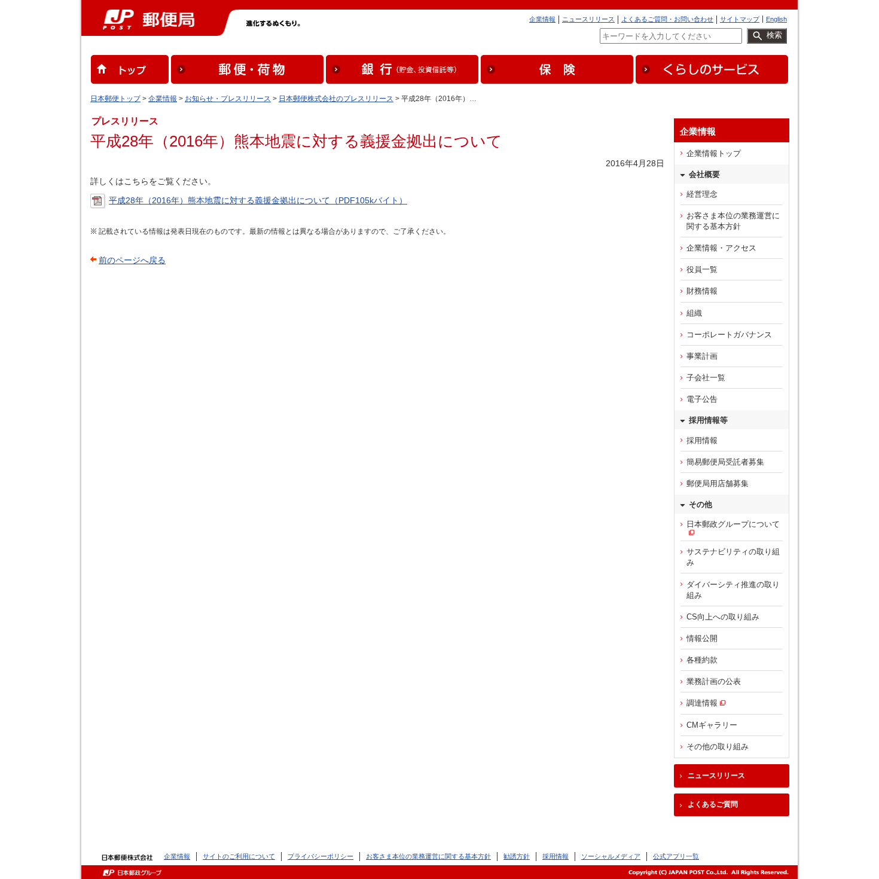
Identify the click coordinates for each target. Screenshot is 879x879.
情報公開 (702, 638)
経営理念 (702, 194)
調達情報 (702, 702)
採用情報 (702, 440)
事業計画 (702, 356)
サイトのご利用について (239, 856)
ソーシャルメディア (610, 856)
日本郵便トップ (115, 98)
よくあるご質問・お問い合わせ (667, 19)
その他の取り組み (717, 746)
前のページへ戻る (132, 260)
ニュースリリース (588, 19)
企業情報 (542, 19)
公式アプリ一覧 (676, 856)
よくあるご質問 (713, 804)
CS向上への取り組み (722, 616)
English (776, 19)
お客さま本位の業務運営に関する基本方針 (733, 221)
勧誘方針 (516, 856)
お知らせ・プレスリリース (228, 98)
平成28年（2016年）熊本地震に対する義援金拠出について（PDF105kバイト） (258, 200)
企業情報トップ (713, 153)
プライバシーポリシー (320, 856)
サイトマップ (739, 19)
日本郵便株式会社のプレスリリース (336, 98)
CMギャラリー (711, 725)
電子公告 (702, 399)
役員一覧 (702, 269)
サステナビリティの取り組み (733, 557)
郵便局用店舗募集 (717, 483)
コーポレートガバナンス (729, 334)
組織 (694, 313)
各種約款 (702, 659)
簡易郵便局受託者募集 (725, 461)
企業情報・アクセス (721, 247)
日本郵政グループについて (733, 524)
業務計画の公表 (713, 681)
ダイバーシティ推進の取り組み (733, 590)
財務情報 (702, 290)
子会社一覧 (705, 377)
